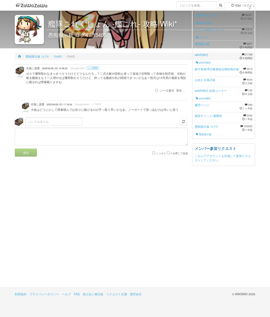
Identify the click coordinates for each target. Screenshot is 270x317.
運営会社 (136, 294)
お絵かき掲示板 (205, 80)
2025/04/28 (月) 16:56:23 (55, 68)
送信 (26, 152)
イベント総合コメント (209, 29)
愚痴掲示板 (205, 23)
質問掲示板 (202, 44)
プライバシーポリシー (44, 294)
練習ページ (202, 105)
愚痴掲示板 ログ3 (206, 126)
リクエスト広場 (116, 294)
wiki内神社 (201, 55)
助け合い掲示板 (93, 294)
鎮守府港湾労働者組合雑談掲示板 (217, 69)
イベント (203, 37)
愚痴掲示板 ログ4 (37, 56)
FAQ (77, 294)
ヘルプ (66, 294)
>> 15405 (96, 104)
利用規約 (21, 294)
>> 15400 (93, 67)
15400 (57, 56)
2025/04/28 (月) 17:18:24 (59, 104)
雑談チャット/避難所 (208, 116)
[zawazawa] (32, 5)
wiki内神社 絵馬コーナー (211, 90)
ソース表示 (166, 90)
